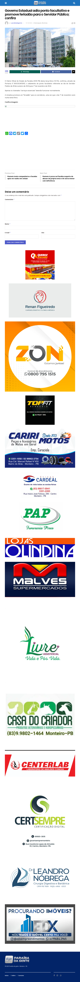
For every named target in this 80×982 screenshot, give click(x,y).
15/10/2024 (29, 23)
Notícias (44, 23)
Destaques (37, 23)
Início (6, 975)
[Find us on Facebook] (54, 975)
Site (42, 233)
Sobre (13, 975)
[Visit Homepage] (40, 3)
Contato (21, 975)
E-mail (8, 233)
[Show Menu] (6, 3)
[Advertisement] (40, 153)
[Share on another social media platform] (73, 71)
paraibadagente (16, 23)
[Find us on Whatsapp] (60, 975)
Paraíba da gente (14, 966)
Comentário (10, 199)
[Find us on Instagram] (57, 975)
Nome (7, 224)
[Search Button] (74, 3)
